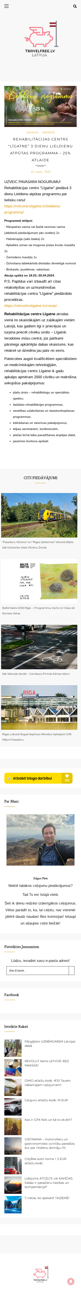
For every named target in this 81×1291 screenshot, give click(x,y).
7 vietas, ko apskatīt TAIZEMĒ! (47, 1198)
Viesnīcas (48, 132)
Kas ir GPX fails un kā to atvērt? (48, 1120)
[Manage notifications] (70, 1281)
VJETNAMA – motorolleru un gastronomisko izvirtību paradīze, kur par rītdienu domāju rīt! (50, 1143)
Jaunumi (32, 132)
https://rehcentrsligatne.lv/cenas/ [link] (30, 306)
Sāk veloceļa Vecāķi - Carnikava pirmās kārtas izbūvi (36, 673)
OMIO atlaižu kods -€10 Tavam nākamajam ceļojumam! (48, 1083)
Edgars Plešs (40, 878)
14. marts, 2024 (40, 171)
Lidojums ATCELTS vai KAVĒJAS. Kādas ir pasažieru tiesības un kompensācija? (49, 1182)
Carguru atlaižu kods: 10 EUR (46, 1100)
